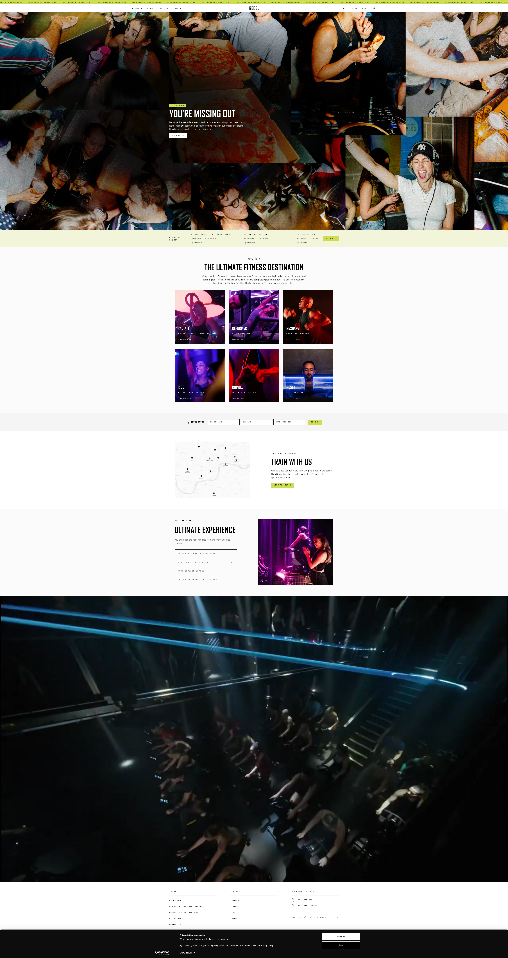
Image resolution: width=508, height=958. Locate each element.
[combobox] (321, 917)
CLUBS (150, 8)
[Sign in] (374, 8)
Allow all (341, 936)
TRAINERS (164, 8)
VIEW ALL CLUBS (282, 485)
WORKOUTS (137, 8)
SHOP (364, 8)
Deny (341, 945)
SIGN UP (315, 422)
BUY (345, 8)
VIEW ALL (331, 238)
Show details (186, 953)
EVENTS (177, 8)
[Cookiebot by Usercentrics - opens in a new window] (162, 953)
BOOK (354, 8)
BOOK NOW (177, 135)
